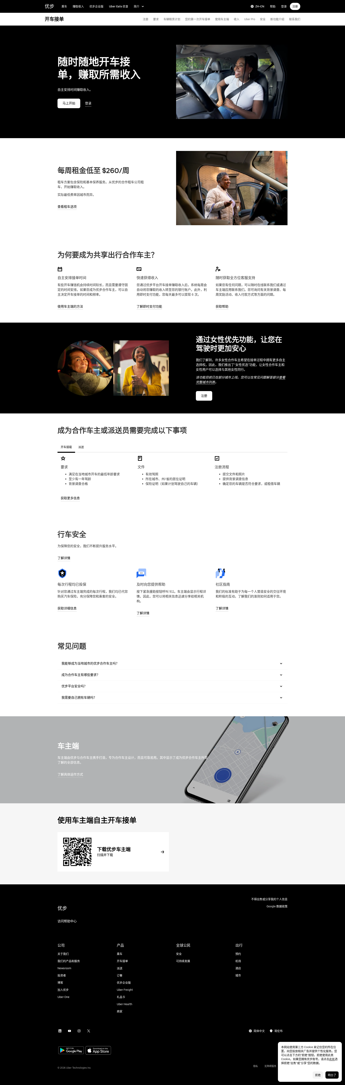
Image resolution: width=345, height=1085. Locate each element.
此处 (332, 1059)
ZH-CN (259, 6)
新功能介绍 (277, 19)
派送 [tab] (81, 447)
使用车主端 (222, 19)
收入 (236, 19)
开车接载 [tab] (66, 447)
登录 (284, 6)
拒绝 (318, 1075)
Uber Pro (249, 19)
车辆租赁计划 (172, 19)
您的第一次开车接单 (197, 19)
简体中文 (259, 1030)
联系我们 (294, 19)
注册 (295, 6)
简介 (136, 6)
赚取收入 (78, 6)
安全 (263, 19)
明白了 (332, 1075)
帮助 (273, 6)
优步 (49, 6)
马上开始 (68, 103)
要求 (156, 19)
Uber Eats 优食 (118, 6)
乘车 (64, 6)
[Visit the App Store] (98, 1050)
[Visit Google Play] (71, 1050)
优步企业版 (96, 6)
